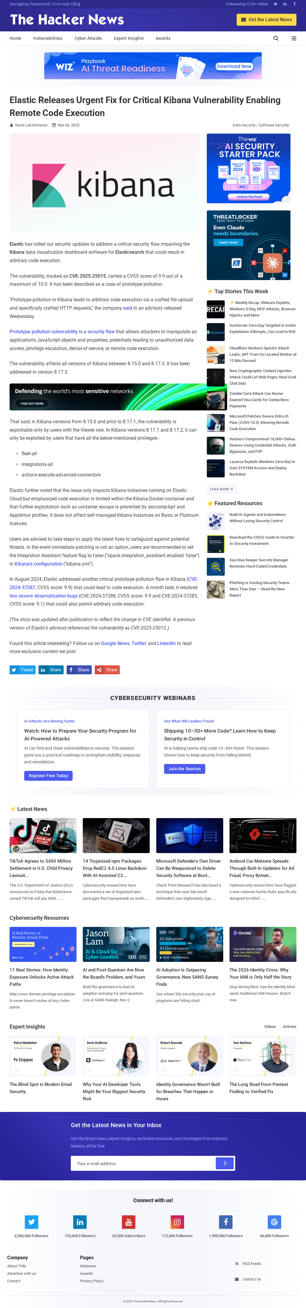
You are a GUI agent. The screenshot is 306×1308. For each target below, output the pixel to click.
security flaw (101, 331)
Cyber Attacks (88, 38)
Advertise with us (21, 1273)
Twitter (139, 643)
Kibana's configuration (38, 564)
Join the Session (185, 768)
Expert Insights (129, 38)
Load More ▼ (222, 489)
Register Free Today (48, 775)
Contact (13, 1281)
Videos (270, 1026)
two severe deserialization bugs (44, 596)
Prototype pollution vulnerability (44, 331)
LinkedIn (166, 643)
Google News (115, 643)
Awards (163, 38)
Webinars (88, 1266)
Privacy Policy (91, 1281)
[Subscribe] (225, 1163)
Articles (289, 1026)
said (127, 308)
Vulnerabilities (48, 38)
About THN (16, 1266)
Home (15, 38)
